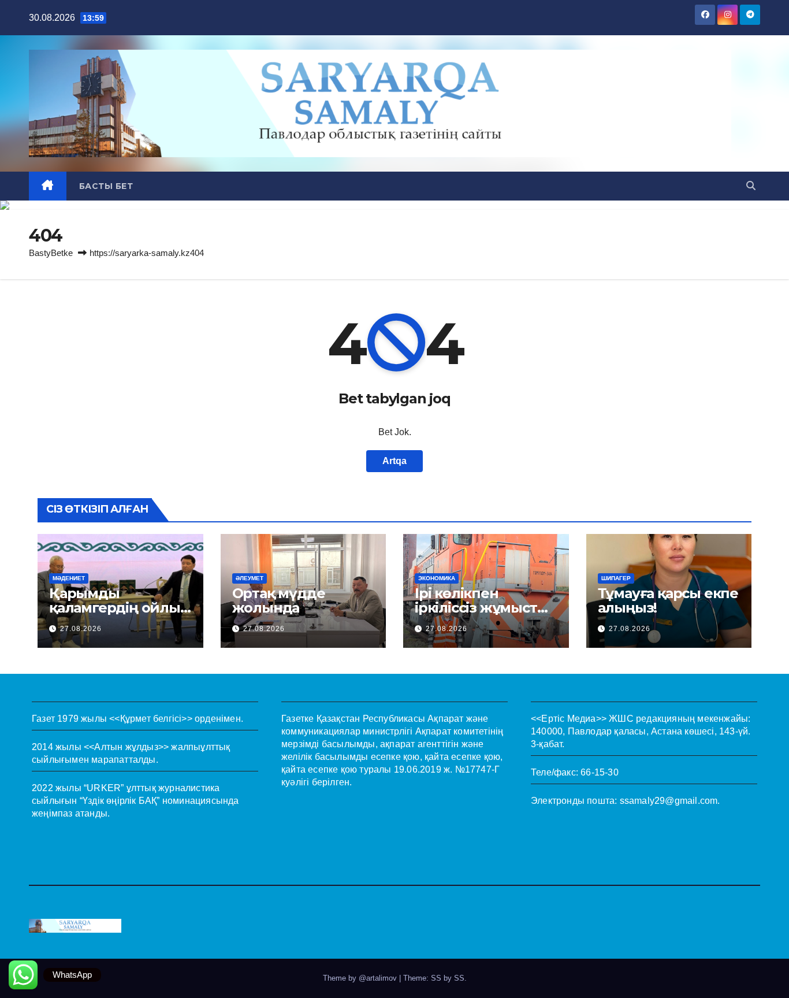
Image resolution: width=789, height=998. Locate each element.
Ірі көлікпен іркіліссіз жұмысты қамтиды (481, 607)
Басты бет (106, 186)
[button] (750, 186)
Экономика (436, 578)
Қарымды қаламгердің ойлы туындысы (114, 607)
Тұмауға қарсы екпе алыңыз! (668, 600)
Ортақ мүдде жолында (278, 600)
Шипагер (616, 578)
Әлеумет (249, 578)
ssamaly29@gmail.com (669, 801)
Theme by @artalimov (361, 978)
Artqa (394, 461)
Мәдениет (69, 578)
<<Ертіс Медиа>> (568, 719)
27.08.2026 (81, 629)
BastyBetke (51, 253)
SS (459, 978)
